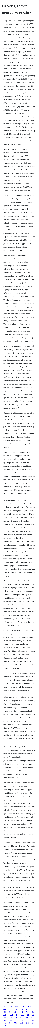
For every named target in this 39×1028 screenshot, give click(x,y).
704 (4, 1012)
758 (28, 1015)
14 (33, 1015)
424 (27, 1009)
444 (21, 1012)
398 (4, 1026)
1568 (11, 1015)
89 (16, 1015)
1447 (4, 1017)
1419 (27, 1020)
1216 (21, 1023)
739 (27, 1012)
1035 (29, 1006)
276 (10, 1009)
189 (21, 1020)
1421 (22, 1015)
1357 (21, 1009)
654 (10, 1023)
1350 (16, 1006)
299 (33, 1020)
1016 (32, 1012)
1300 (22, 1006)
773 (15, 1023)
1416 (4, 1006)
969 (10, 1020)
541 (4, 1023)
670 (10, 1012)
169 (15, 1009)
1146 (27, 1023)
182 (16, 1020)
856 (11, 1006)
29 (16, 1017)
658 (33, 1009)
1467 (33, 1023)
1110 (4, 1020)
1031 (4, 1015)
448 (4, 1009)
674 (11, 1017)
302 (21, 1017)
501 (32, 1017)
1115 (15, 1012)
